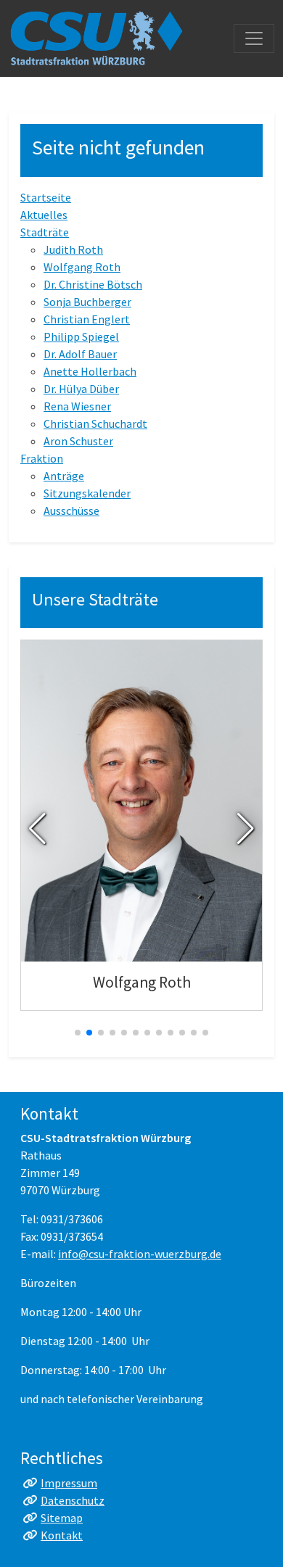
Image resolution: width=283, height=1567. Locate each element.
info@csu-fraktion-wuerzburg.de (139, 1253)
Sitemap (62, 1517)
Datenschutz (72, 1500)
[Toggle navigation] (254, 38)
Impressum (69, 1483)
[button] (37, 829)
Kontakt (62, 1535)
